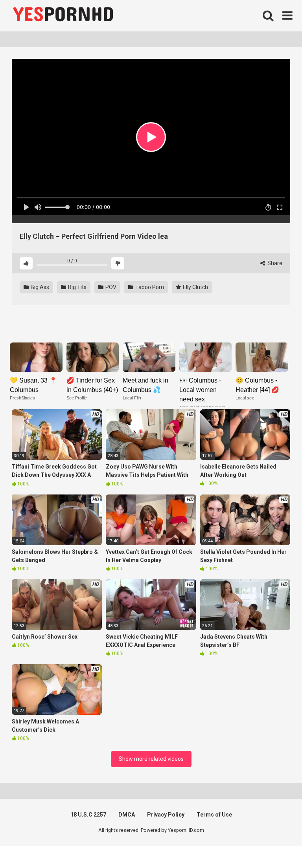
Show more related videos (151, 759)
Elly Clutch (195, 287)
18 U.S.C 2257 (88, 814)
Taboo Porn (149, 287)
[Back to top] (275, 822)
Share (274, 263)
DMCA (126, 814)
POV (110, 287)
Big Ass (39, 287)
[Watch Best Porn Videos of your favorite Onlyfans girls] (63, 16)
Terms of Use (214, 814)
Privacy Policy (165, 814)
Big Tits (77, 287)
